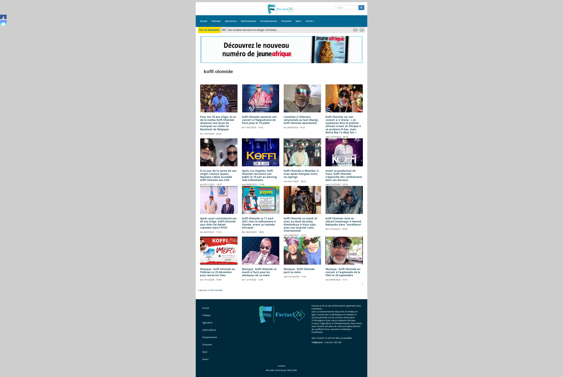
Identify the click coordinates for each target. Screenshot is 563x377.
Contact (281, 365)
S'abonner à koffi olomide (210, 290)
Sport (298, 21)
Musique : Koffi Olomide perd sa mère (299, 270)
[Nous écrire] (3, 22)
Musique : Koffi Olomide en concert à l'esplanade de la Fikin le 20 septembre (342, 272)
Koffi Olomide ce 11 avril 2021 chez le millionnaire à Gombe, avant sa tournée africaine (259, 223)
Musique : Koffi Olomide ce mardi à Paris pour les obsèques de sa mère (259, 272)
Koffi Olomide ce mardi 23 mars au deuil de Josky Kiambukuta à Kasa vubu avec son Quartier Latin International (300, 224)
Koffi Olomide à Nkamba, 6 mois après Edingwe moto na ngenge (301, 174)
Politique (216, 21)
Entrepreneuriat (268, 21)
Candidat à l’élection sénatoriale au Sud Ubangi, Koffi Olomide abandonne (301, 120)
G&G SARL (292, 370)
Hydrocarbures (248, 21)
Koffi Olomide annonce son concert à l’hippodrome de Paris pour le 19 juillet (259, 120)
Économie (286, 21)
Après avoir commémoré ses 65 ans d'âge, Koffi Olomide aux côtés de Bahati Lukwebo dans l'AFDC (218, 223)
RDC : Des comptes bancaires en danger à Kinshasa (249, 30)
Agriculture (230, 21)
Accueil (203, 21)
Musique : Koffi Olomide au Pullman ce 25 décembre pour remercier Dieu (217, 272)
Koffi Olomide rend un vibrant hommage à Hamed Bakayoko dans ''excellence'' (343, 221)
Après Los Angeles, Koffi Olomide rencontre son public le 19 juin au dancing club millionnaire (259, 175)
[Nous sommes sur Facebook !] (3, 17)
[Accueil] (281, 9)
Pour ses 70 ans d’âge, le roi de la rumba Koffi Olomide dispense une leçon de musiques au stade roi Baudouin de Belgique (218, 123)
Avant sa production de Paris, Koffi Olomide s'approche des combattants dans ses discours (343, 175)
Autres (309, 21)
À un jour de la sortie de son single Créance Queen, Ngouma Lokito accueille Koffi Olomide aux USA (218, 175)
